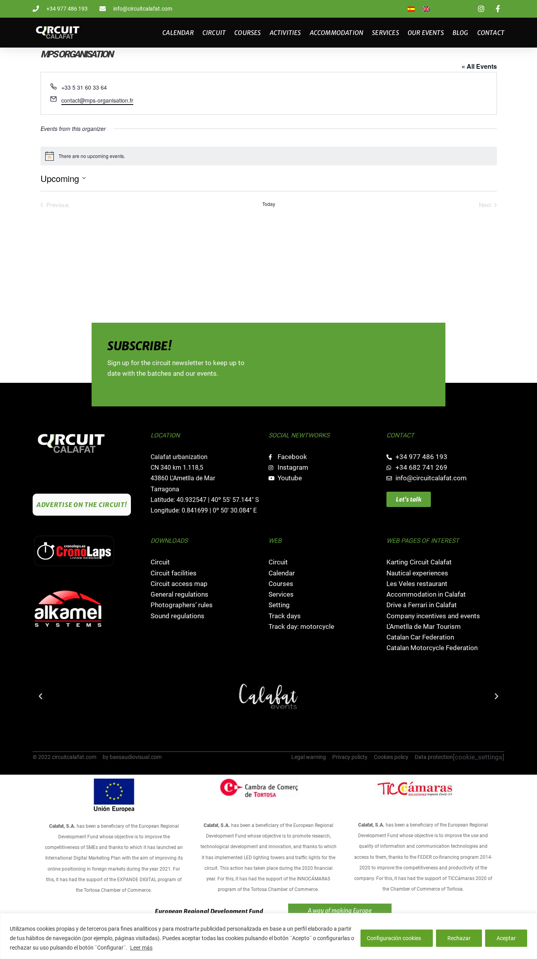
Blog (460, 33)
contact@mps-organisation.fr (97, 100)
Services (385, 33)
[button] (40, 696)
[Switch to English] (426, 9)
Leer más (141, 947)
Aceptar (506, 938)
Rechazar (459, 938)
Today (268, 204)
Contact (490, 33)
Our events (426, 33)
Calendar (178, 33)
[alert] (268, 156)
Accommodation (337, 33)
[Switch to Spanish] (411, 9)
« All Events (479, 66)
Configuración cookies (394, 938)
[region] (268, 936)
